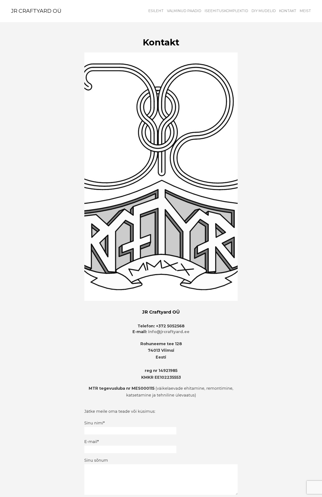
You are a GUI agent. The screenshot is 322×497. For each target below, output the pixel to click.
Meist (305, 11)
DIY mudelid (263, 11)
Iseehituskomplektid (226, 11)
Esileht (156, 11)
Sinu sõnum (96, 460)
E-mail (90, 441)
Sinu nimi (93, 423)
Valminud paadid (184, 11)
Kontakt (287, 11)
